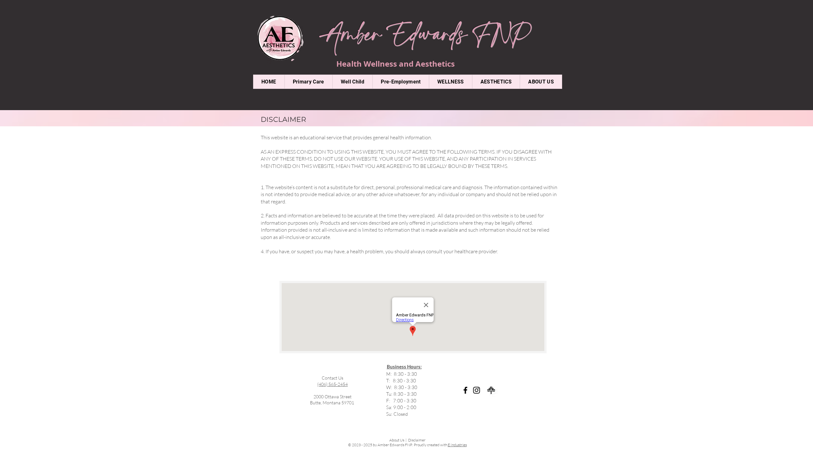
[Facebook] (465, 390)
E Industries (457, 444)
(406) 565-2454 (332, 384)
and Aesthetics (427, 63)
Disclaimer (417, 440)
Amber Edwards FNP (424, 37)
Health (350, 63)
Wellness (381, 63)
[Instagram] (476, 390)
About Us (396, 440)
